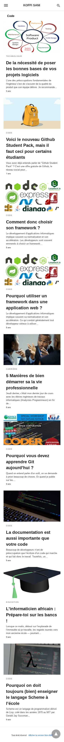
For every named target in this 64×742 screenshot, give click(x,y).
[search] (58, 5)
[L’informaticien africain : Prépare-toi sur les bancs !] (32, 582)
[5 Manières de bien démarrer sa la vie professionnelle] (32, 349)
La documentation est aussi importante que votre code (28, 538)
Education (12, 602)
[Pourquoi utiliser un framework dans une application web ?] (32, 269)
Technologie (14, 56)
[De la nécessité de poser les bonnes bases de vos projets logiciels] (32, 36)
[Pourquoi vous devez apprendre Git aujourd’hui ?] (32, 429)
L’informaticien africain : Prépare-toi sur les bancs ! (31, 614)
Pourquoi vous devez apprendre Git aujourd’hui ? (27, 461)
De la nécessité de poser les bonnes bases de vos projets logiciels (31, 68)
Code (9, 133)
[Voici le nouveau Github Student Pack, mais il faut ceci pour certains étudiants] (32, 113)
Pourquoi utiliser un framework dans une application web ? (26, 301)
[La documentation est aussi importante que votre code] (32, 506)
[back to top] (56, 733)
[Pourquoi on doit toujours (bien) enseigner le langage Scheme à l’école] (32, 659)
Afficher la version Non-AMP (40, 735)
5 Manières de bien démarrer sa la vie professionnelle (25, 381)
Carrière (11, 369)
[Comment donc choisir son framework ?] (32, 195)
